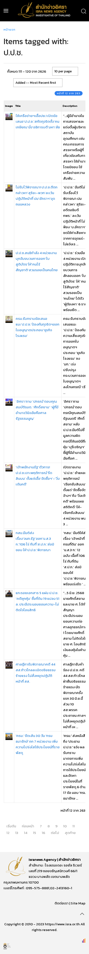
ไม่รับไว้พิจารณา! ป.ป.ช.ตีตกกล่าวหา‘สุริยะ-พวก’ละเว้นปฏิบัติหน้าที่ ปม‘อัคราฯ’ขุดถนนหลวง (36, 195)
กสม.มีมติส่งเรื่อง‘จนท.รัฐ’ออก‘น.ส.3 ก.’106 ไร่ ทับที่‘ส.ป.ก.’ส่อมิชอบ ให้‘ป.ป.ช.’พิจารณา (35, 541)
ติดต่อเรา (62, 903)
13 (16, 832)
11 (73, 826)
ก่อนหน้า (28, 826)
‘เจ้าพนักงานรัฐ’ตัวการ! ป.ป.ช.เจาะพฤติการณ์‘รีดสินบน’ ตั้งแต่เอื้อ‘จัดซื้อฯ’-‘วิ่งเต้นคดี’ (38, 475)
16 (43, 832)
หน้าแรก (9, 29)
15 (34, 832)
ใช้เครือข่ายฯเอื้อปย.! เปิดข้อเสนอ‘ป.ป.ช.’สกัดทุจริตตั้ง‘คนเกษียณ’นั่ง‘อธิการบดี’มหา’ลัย (38, 121)
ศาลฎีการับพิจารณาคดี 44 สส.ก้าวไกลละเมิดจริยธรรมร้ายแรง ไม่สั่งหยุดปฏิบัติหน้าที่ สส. (36, 672)
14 (25, 832)
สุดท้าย (70, 832)
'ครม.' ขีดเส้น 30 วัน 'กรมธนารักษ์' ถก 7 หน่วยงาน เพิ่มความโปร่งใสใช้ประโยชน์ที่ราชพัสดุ (38, 744)
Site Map (78, 903)
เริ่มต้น (11, 826)
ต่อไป (55, 832)
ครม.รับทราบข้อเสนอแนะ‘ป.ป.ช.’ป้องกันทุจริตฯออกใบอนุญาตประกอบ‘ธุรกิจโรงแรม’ (37, 327)
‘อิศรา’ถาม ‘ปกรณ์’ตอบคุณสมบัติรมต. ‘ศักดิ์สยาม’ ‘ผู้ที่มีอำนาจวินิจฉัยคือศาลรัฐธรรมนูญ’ (37, 410)
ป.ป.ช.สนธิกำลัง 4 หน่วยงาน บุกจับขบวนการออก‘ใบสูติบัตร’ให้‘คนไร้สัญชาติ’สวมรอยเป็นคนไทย (37, 261)
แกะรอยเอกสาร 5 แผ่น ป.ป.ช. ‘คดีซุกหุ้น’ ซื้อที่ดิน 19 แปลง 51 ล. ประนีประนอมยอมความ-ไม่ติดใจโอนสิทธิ (37, 601)
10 (65, 826)
